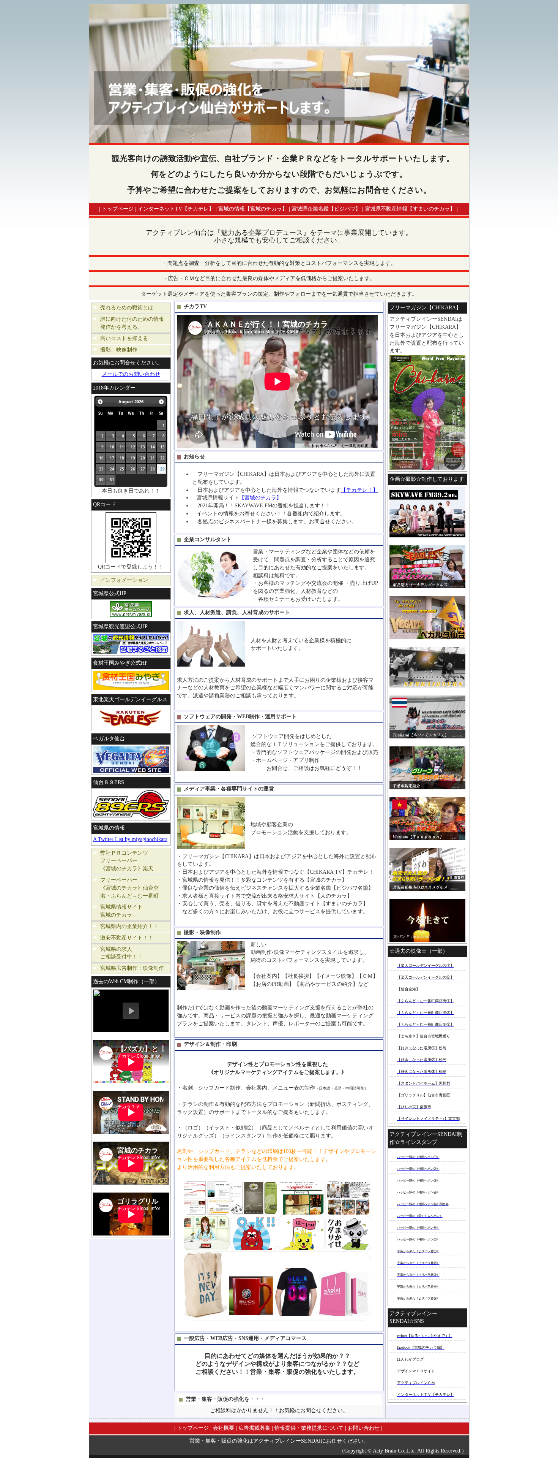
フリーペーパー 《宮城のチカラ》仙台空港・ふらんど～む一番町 (132, 888)
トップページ (118, 209)
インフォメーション (124, 580)
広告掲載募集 (254, 1428)
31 (112, 479)
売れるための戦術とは (126, 307)
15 (162, 447)
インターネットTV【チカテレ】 (176, 209)
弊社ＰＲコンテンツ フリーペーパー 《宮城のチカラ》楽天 (132, 861)
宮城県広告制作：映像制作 (132, 968)
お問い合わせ (364, 1428)
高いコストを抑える (124, 338)
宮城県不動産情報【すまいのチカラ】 (410, 209)
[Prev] (100, 401)
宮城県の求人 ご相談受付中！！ (132, 953)
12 (133, 447)
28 (152, 469)
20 (142, 458)
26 (133, 469)
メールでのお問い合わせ (131, 374)
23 (101, 469)
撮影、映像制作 (118, 350)
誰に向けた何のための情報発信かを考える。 (132, 323)
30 (101, 479)
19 (133, 458)
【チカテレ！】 (359, 490)
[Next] (161, 401)
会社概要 (223, 1428)
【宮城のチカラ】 (260, 498)
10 (112, 447)
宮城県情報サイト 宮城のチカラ (132, 911)
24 (112, 469)
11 (122, 447)
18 (122, 458)
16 (101, 458)
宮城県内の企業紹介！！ (129, 926)
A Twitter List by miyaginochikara (130, 839)
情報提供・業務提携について (309, 1428)
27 (142, 469)
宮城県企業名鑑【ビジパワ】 (326, 209)
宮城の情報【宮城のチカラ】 (252, 209)
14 (152, 447)
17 (112, 458)
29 (162, 469)
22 (162, 458)
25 (122, 469)
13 (142, 447)
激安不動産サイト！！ (126, 938)
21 (152, 458)
